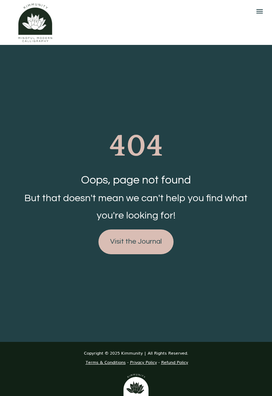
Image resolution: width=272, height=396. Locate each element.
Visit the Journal (136, 241)
